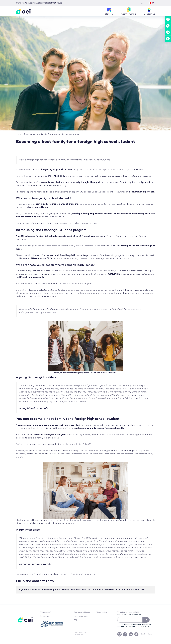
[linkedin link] (168, 32)
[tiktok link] (168, 38)
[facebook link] (168, 19)
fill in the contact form (133, 589)
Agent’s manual (128, 14)
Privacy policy (101, 612)
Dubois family (78, 574)
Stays (107, 14)
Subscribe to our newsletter (129, 615)
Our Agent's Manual (82, 612)
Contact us (149, 14)
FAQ (75, 620)
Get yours (57, 3)
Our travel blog (146, 634)
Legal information (81, 616)
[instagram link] (168, 26)
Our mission (44, 616)
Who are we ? (45, 612)
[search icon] (141, 3)
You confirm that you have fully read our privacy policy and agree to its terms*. (136, 625)
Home (19, 134)
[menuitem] (149, 3)
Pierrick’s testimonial (44, 574)
